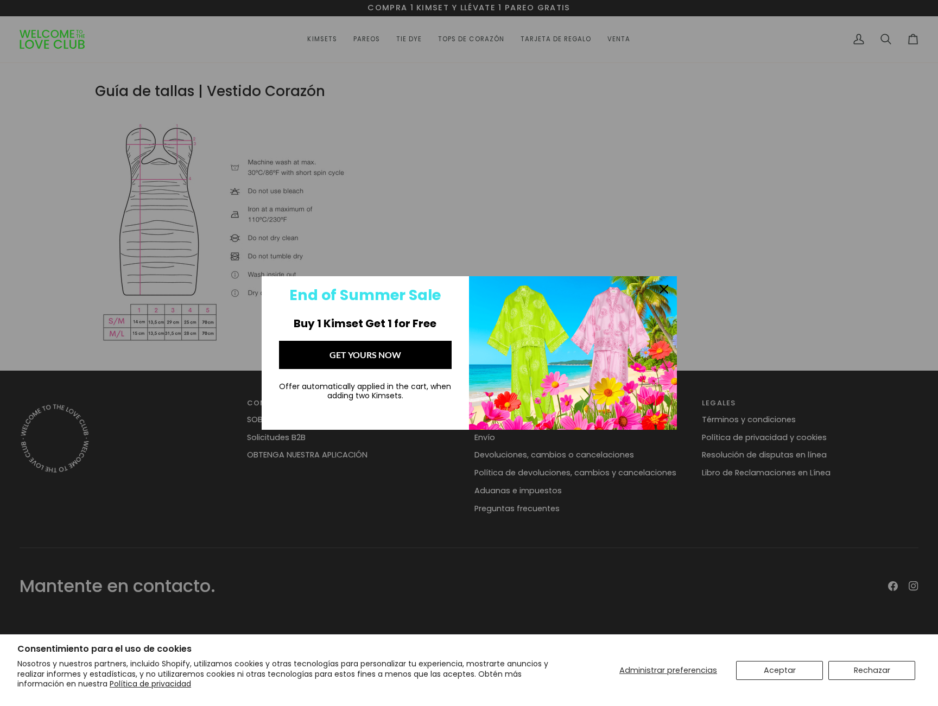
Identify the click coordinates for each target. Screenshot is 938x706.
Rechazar (872, 670)
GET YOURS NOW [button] (365, 354)
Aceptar (780, 670)
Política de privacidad (150, 683)
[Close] (664, 289)
